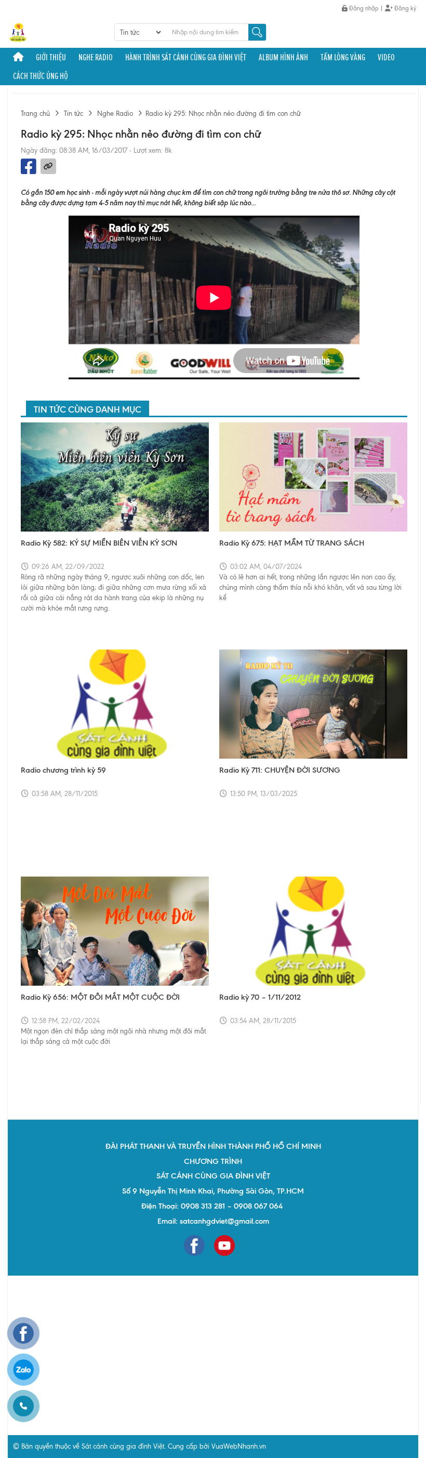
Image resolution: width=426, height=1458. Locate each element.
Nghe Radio (95, 56)
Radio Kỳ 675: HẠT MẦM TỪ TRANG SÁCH (291, 543)
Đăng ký (404, 8)
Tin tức (73, 113)
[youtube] (224, 1245)
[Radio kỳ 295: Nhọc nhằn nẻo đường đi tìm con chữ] (18, 32)
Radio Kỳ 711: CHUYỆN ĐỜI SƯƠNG (279, 770)
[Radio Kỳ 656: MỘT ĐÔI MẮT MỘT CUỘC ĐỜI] (115, 931)
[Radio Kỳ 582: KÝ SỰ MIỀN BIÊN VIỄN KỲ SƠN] (115, 477)
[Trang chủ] (18, 57)
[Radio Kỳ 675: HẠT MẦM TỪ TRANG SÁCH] (313, 477)
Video (386, 56)
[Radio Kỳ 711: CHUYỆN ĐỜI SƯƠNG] (313, 704)
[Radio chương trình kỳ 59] (115, 704)
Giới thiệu (51, 56)
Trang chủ (35, 113)
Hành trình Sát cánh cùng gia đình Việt (185, 56)
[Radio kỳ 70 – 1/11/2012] (313, 931)
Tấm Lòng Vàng (343, 56)
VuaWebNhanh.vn (238, 1446)
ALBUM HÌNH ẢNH (283, 56)
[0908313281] (23, 1406)
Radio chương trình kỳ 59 (63, 770)
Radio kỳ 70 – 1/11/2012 (260, 997)
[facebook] (194, 1245)
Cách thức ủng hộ (40, 75)
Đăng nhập (363, 8)
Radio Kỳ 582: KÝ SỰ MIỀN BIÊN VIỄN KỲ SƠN (99, 543)
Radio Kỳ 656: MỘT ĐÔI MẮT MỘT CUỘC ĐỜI (100, 997)
